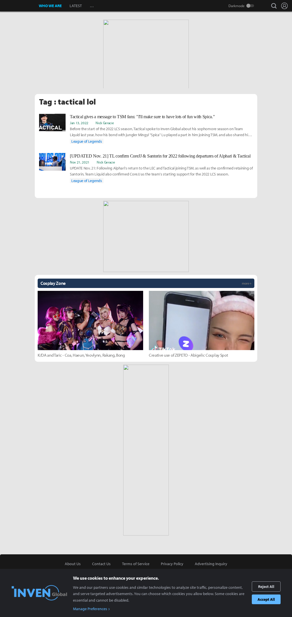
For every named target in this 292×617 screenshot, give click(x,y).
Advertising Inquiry (211, 563)
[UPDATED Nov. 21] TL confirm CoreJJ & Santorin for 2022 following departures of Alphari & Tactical (160, 156)
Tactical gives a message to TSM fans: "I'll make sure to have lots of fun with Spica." (142, 116)
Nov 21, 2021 (80, 162)
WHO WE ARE (50, 5)
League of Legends (86, 141)
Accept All (266, 599)
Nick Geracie (105, 122)
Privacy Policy (172, 563)
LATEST (76, 5)
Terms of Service (135, 563)
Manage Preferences (90, 608)
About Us (73, 563)
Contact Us (101, 563)
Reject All (266, 586)
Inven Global (19, 5)
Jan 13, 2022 (79, 122)
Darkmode (236, 5)
